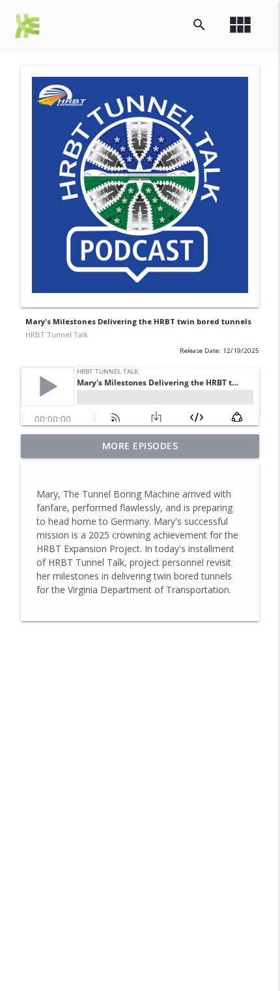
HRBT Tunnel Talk (56, 334)
